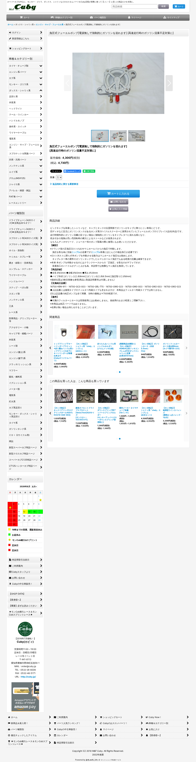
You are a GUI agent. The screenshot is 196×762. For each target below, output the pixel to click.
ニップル (76, 252)
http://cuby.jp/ (28, 676)
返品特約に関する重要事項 (65, 184)
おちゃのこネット (93, 760)
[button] (171, 17)
